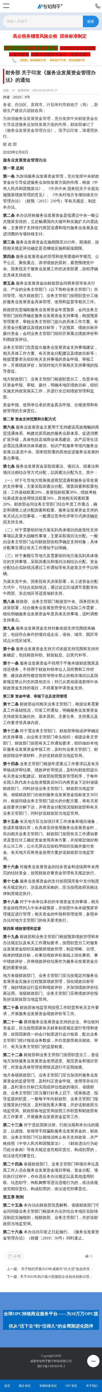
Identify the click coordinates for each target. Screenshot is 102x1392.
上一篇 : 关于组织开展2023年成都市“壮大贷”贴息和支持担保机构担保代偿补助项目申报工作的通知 (51, 1269)
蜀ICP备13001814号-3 (51, 1366)
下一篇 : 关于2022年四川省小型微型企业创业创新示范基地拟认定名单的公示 (51, 1277)
